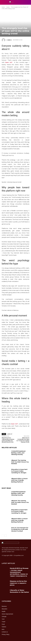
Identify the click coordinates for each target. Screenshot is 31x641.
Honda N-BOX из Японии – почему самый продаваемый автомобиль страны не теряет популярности (19, 572)
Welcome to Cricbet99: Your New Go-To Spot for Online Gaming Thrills (22, 440)
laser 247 (9, 434)
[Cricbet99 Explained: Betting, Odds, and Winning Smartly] (6, 453)
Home (3, 7)
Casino (8, 7)
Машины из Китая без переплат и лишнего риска (18, 583)
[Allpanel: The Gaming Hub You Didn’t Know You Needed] (6, 462)
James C (9, 40)
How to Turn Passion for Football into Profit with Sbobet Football (19, 529)
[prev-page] (3, 535)
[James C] (4, 40)
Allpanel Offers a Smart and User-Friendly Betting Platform (19, 480)
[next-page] (5, 535)
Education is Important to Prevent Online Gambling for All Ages (19, 471)
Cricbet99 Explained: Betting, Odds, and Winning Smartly (18, 452)
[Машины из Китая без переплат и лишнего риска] (5, 583)
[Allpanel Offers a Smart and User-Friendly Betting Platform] (6, 480)
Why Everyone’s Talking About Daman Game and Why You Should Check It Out (8, 440)
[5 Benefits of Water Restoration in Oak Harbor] (5, 592)
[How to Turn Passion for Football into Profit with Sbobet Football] (6, 530)
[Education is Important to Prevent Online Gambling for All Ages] (6, 471)
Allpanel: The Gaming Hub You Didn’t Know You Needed (20, 461)
